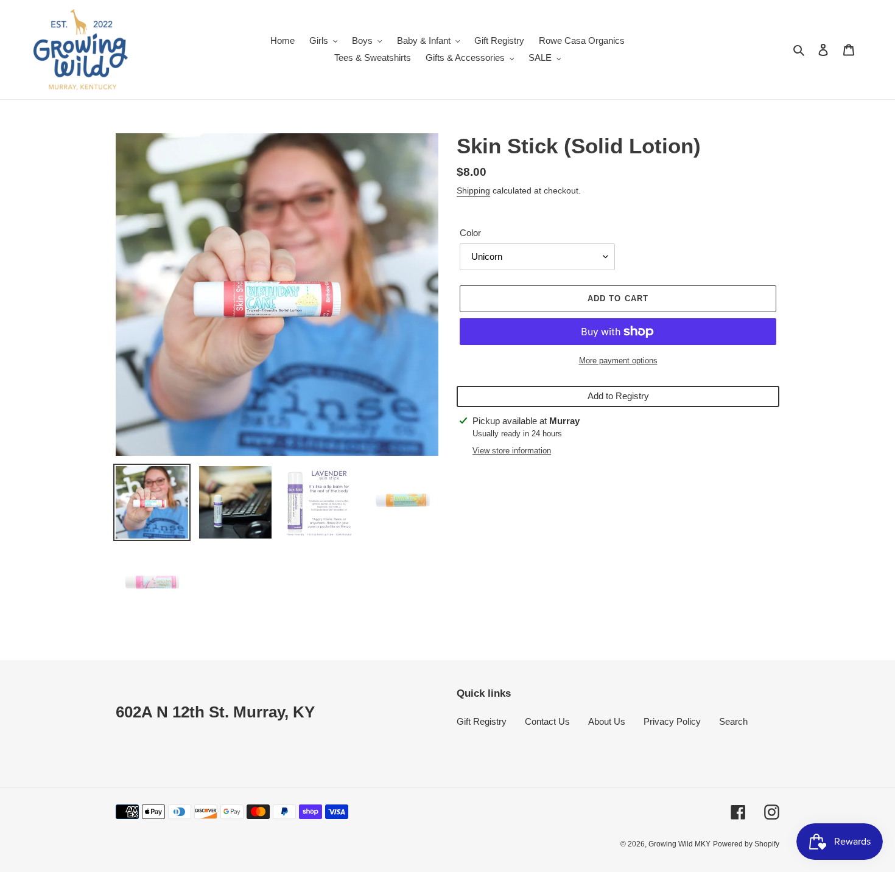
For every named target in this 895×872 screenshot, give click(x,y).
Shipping (473, 190)
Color (470, 233)
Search (733, 721)
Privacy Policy (672, 721)
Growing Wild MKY (679, 844)
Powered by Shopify (746, 844)
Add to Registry (618, 396)
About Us (606, 721)
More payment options (618, 360)
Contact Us (547, 721)
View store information (511, 450)
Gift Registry (482, 721)
